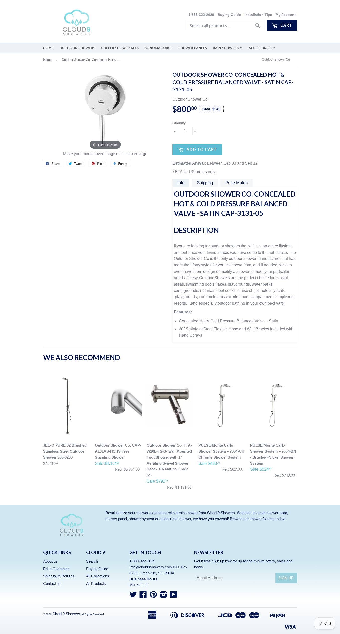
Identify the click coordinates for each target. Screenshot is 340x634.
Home (48, 47)
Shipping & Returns (58, 576)
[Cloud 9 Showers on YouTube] (173, 596)
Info (180, 182)
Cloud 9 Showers (66, 614)
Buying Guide (229, 15)
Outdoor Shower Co (276, 59)
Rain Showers (226, 47)
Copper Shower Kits (120, 47)
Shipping (205, 182)
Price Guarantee (56, 569)
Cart (285, 25)
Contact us (52, 583)
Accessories (260, 47)
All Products (96, 583)
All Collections (97, 576)
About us (50, 561)
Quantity (179, 123)
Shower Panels (192, 47)
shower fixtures (262, 519)
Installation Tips (258, 15)
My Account (286, 15)
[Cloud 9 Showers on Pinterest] (153, 596)
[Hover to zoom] (105, 111)
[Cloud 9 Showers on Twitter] (133, 596)
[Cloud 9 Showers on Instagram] (163, 596)
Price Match (236, 182)
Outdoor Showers (77, 47)
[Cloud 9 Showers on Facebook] (143, 596)
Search (92, 561)
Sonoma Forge (158, 47)
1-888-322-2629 (201, 15)
